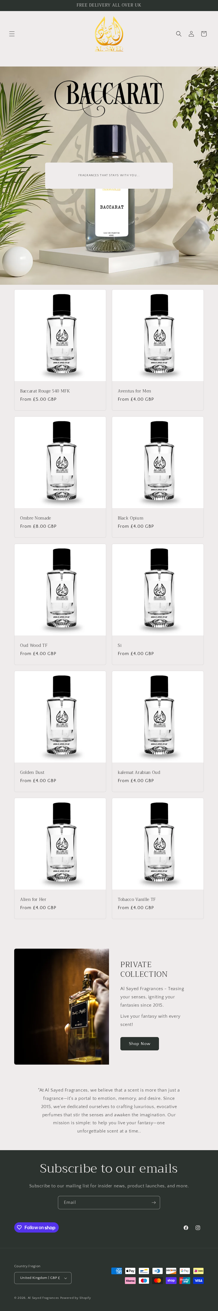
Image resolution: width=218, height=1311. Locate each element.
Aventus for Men (134, 391)
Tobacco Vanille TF (137, 899)
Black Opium (130, 518)
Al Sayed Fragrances (43, 1298)
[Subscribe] (153, 1202)
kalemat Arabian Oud (139, 772)
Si (119, 645)
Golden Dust (32, 772)
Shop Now (139, 1043)
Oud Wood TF (33, 645)
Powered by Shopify (75, 1298)
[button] (12, 34)
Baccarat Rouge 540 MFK (45, 391)
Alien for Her (33, 899)
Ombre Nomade (35, 518)
